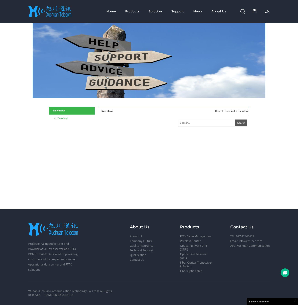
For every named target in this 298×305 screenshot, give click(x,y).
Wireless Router (190, 241)
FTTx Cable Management (196, 236)
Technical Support (141, 250)
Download (63, 118)
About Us (218, 11)
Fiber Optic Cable (191, 271)
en (267, 11)
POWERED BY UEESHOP (59, 295)
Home (111, 11)
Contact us (137, 260)
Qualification (138, 255)
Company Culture (141, 241)
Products (132, 11)
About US (136, 236)
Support (177, 11)
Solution (155, 11)
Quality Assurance (141, 246)
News (197, 11)
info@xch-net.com (250, 241)
